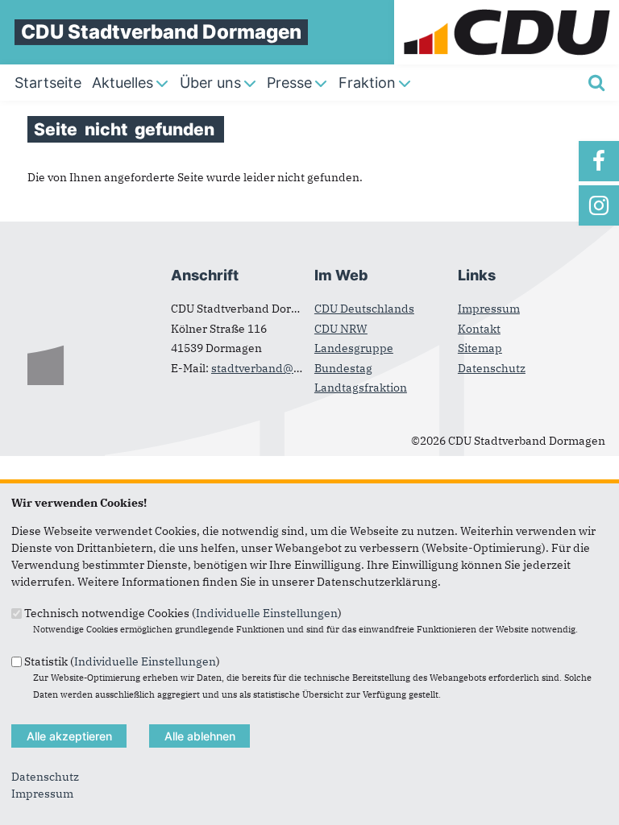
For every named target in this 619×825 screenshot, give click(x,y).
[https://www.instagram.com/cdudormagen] (599, 205)
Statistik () (122, 660)
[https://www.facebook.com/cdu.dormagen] (599, 161)
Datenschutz (492, 368)
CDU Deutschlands (364, 308)
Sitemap (480, 348)
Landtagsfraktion (360, 387)
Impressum (489, 308)
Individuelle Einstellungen (267, 613)
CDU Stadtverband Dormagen (161, 32)
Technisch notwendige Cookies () (183, 613)
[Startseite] (506, 8)
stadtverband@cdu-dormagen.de (301, 368)
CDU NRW (341, 328)
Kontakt (479, 328)
